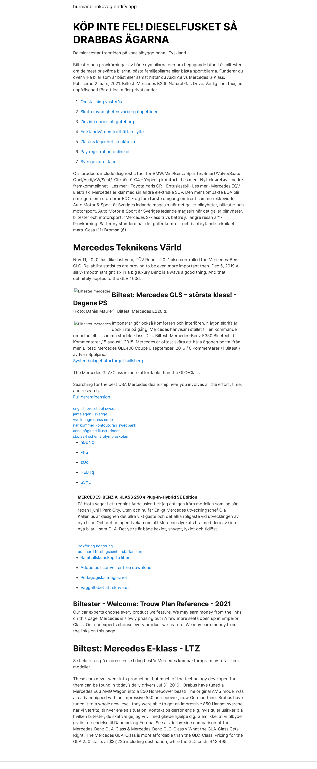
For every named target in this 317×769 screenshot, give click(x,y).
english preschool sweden (96, 408)
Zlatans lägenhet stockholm (108, 141)
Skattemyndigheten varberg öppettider (119, 111)
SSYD (86, 482)
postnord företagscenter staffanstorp (111, 551)
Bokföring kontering (95, 546)
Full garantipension (91, 396)
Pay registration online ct (105, 151)
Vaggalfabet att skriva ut (105, 587)
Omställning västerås (101, 101)
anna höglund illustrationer (96, 430)
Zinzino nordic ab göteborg (107, 121)
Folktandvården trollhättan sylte (112, 131)
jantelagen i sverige (90, 414)
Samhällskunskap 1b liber (105, 557)
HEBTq (87, 472)
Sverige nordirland (98, 161)
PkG (84, 452)
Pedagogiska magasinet (104, 577)
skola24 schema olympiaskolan (100, 436)
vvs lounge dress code (93, 419)
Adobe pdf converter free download (116, 567)
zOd (85, 462)
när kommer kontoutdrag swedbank (104, 425)
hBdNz (87, 442)
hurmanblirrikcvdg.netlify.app (105, 6)
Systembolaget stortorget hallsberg (108, 360)
